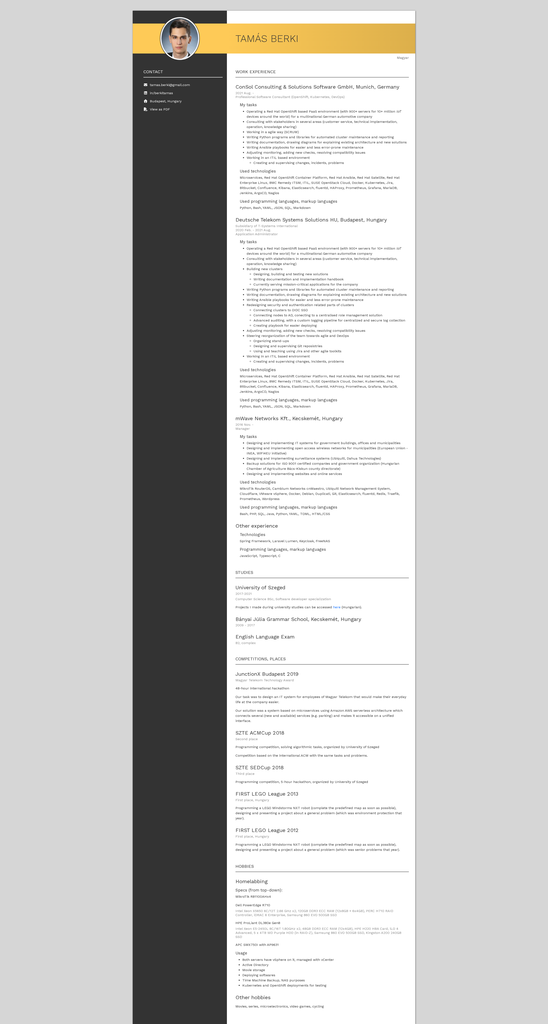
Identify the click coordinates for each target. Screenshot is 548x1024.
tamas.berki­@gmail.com (170, 85)
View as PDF (160, 109)
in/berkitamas (161, 93)
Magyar (403, 58)
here (337, 607)
